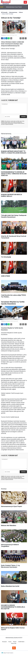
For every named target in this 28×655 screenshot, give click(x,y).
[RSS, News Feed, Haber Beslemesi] (14, 648)
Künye (9, 641)
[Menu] (25, 2)
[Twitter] (4, 38)
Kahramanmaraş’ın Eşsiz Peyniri (14, 6)
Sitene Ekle (13, 643)
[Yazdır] (11, 38)
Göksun (21, 12)
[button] (21, 38)
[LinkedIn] (6, 38)
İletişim (14, 641)
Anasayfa (5, 12)
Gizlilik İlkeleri (21, 641)
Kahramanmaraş (13, 12)
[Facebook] (2, 38)
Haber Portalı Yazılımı (8, 652)
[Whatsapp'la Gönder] (9, 38)
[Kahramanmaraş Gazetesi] (5, 2)
